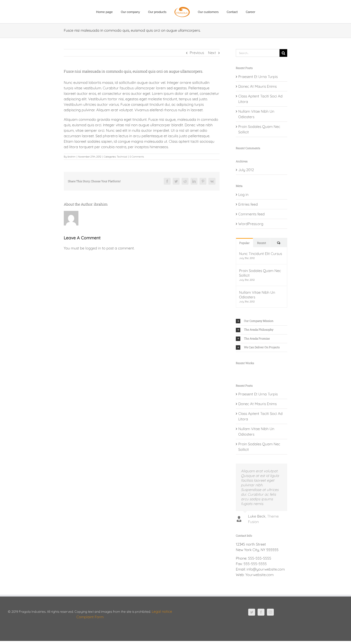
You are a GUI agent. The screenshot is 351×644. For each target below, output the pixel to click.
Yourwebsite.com (259, 574)
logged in (93, 248)
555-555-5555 (259, 558)
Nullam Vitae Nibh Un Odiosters (257, 294)
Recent (261, 243)
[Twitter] (251, 612)
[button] (261, 321)
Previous (197, 52)
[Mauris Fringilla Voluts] (237, 372)
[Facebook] (261, 612)
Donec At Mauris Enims (257, 86)
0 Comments (137, 156)
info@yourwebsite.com (266, 569)
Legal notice (162, 611)
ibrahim (71, 156)
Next (212, 52)
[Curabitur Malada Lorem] (242, 372)
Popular (244, 243)
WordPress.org (250, 223)
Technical (122, 156)
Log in (243, 194)
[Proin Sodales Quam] (239, 372)
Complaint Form (90, 617)
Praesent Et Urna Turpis (258, 76)
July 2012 (246, 169)
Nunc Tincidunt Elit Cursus (260, 253)
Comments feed (251, 214)
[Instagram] (270, 612)
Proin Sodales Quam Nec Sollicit (260, 273)
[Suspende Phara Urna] (244, 372)
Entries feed (248, 204)
